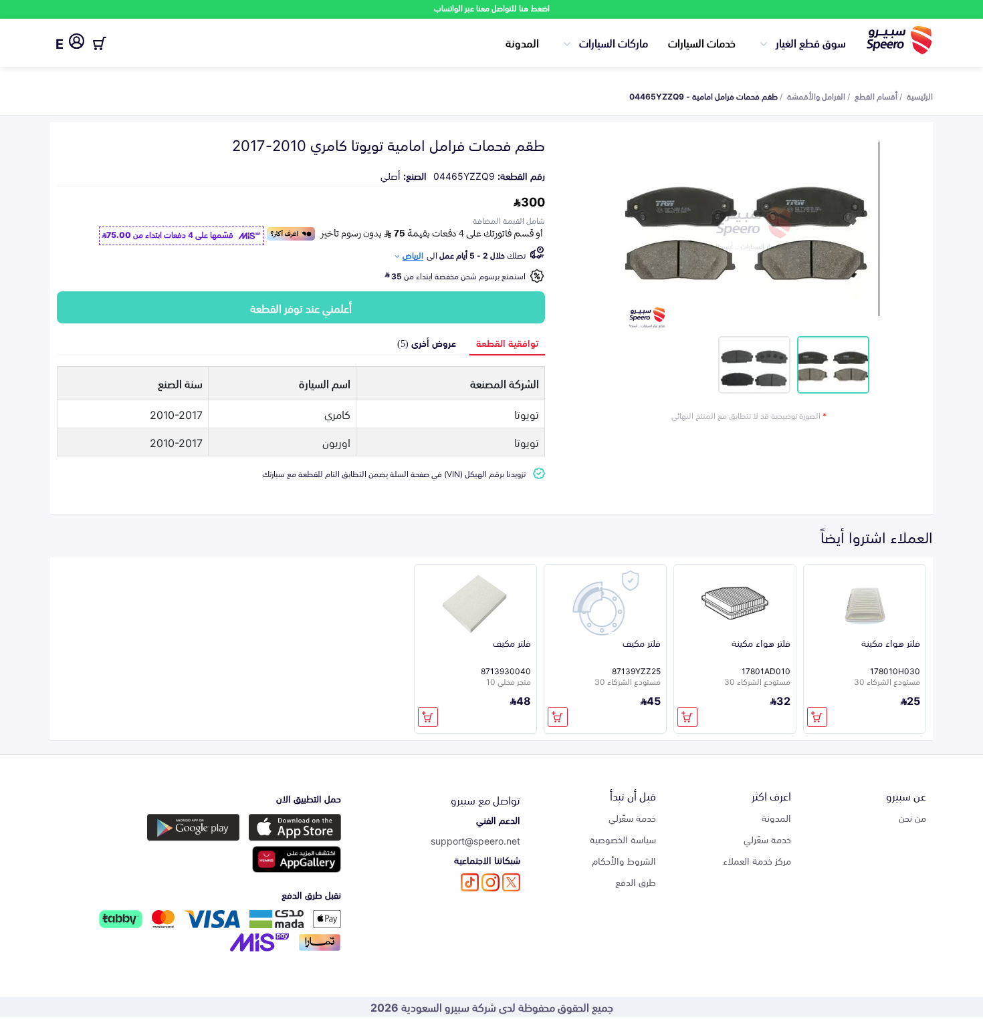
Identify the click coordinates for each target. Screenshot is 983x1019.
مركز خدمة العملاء (757, 860)
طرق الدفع (635, 882)
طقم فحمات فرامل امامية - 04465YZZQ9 (703, 96)
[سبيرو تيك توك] (470, 882)
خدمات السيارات (702, 42)
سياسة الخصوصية (623, 839)
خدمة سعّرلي (767, 839)
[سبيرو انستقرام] (490, 882)
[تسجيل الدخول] (76, 43)
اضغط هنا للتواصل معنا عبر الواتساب (492, 7)
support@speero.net (475, 840)
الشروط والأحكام (624, 860)
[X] (511, 882)
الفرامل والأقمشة (816, 96)
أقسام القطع (876, 96)
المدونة (522, 42)
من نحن (912, 818)
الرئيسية (920, 96)
